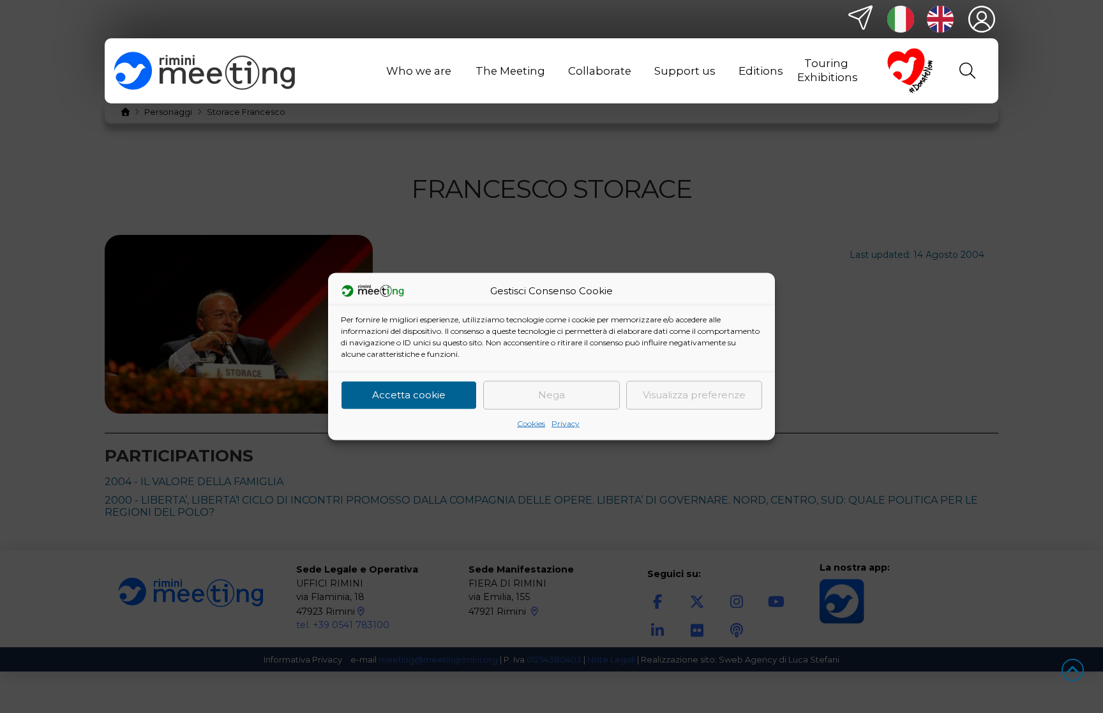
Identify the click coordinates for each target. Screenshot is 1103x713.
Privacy (566, 423)
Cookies (531, 423)
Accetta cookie (409, 395)
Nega (551, 395)
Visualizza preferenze (694, 395)
